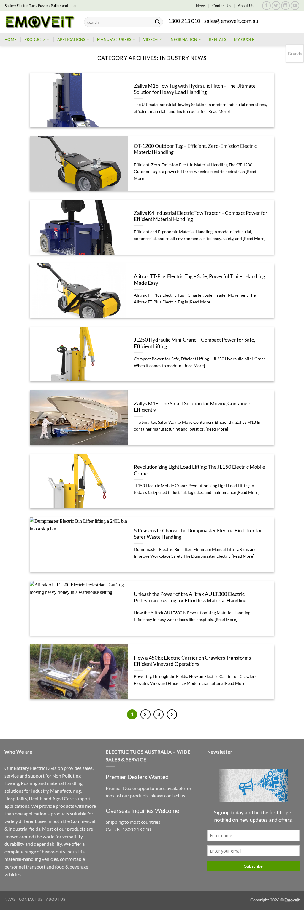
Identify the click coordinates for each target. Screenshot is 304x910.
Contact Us (221, 5)
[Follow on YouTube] (295, 5)
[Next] (172, 714)
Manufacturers (114, 39)
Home (10, 39)
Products (34, 39)
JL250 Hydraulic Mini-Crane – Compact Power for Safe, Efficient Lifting (194, 343)
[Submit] (157, 22)
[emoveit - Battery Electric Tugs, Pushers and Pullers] (39, 22)
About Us (246, 5)
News (201, 5)
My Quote (244, 39)
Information (183, 39)
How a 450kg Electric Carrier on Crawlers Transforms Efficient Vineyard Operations (192, 661)
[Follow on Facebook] (266, 5)
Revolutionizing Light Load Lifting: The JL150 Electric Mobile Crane (199, 470)
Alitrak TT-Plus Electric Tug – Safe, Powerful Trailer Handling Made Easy (199, 280)
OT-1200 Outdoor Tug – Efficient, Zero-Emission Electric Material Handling (195, 149)
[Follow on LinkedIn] (285, 5)
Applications (71, 39)
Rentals (217, 39)
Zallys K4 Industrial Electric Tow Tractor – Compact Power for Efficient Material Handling (200, 216)
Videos (150, 39)
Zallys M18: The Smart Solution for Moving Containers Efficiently (192, 407)
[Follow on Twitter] (276, 5)
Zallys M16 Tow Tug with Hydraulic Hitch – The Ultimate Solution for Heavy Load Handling (195, 89)
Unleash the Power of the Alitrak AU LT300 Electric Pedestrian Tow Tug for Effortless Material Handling (190, 597)
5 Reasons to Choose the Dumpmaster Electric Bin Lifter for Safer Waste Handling (198, 534)
